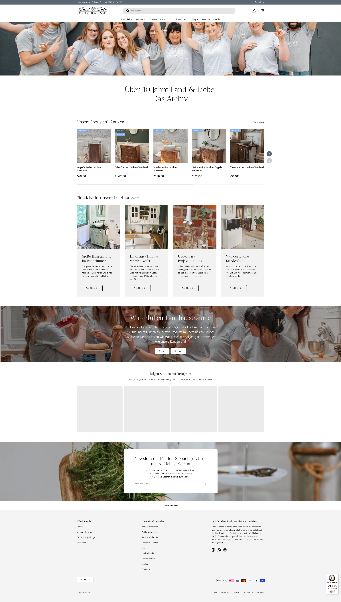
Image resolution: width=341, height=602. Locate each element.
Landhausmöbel (179, 19)
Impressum (260, 592)
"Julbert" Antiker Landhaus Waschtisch (131, 167)
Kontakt (216, 19)
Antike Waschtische (150, 532)
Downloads (81, 542)
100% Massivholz (83, 2)
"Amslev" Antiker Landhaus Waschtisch (165, 169)
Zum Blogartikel (92, 288)
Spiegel (145, 548)
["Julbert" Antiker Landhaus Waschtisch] (132, 146)
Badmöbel (125, 19)
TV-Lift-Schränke (157, 19)
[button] (263, 11)
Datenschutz (225, 592)
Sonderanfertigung (85, 532)
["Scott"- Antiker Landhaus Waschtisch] (247, 146)
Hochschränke (148, 553)
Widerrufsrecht (248, 592)
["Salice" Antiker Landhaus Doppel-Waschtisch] (209, 146)
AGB (215, 592)
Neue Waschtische (150, 526)
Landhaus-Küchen (150, 542)
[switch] (332, 591)
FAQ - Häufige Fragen (86, 537)
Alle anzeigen (258, 122)
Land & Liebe (87, 592)
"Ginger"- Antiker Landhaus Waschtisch (89, 169)
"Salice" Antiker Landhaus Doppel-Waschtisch (207, 169)
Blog (194, 19)
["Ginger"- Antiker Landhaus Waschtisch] (94, 146)
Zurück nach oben (171, 505)
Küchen (139, 19)
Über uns (206, 19)
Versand (236, 592)
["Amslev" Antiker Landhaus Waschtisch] (170, 146)
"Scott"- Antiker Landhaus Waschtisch (247, 167)
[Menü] (336, 575)
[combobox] (179, 11)
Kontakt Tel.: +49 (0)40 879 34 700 (108, 2)
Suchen (145, 564)
